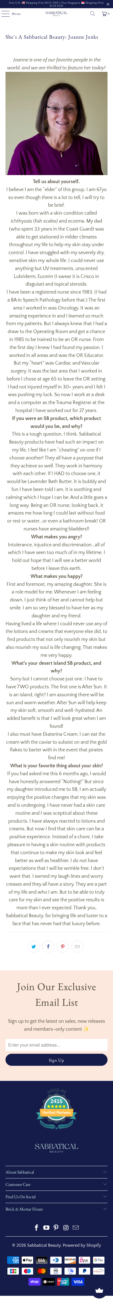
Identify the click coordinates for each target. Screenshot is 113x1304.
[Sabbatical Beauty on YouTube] (46, 1228)
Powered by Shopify (82, 1245)
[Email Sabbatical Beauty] (76, 1228)
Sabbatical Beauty (44, 1245)
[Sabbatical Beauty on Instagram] (66, 1228)
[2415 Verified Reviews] (56, 1130)
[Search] (92, 13)
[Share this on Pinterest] (63, 947)
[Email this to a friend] (77, 947)
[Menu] (2, 13)
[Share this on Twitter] (34, 947)
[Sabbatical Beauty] (56, 13)
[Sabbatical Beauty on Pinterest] (56, 1228)
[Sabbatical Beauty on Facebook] (37, 1228)
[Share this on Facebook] (48, 947)
